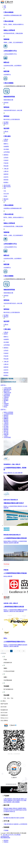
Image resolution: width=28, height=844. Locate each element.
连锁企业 (15, 808)
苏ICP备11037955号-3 (8, 834)
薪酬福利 (6, 418)
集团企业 (6, 398)
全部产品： (4, 409)
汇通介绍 (6, 171)
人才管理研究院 (23, 824)
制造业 (5, 406)
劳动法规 (6, 165)
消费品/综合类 (7, 392)
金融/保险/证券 (7, 389)
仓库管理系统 (7, 437)
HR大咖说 (6, 149)
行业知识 (6, 160)
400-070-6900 (7, 185)
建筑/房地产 (7, 391)
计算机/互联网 (7, 387)
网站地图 (3, 837)
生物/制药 (6, 403)
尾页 (24, 651)
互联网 (17, 809)
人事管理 (6, 423)
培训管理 (6, 424)
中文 (5, 191)
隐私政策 (7, 837)
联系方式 (11, 824)
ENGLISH (6, 193)
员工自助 (6, 432)
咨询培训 (6, 102)
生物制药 (20, 808)
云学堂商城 (7, 152)
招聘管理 (6, 415)
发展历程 (6, 174)
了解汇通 (6, 168)
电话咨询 (6, 840)
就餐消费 (6, 434)
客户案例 (6, 122)
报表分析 (6, 431)
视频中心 (6, 143)
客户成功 (16, 817)
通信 (5, 402)
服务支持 (6, 123)
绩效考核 (6, 429)
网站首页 (6, 199)
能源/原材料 (7, 395)
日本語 (5, 196)
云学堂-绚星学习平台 (18, 800)
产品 (5, 7)
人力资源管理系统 (8, 413)
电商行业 (7, 809)
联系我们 (6, 182)
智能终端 (9, 800)
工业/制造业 (7, 394)
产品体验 (6, 830)
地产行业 (12, 809)
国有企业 (6, 808)
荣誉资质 (6, 179)
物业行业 (21, 809)
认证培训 (21, 817)
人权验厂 (6, 435)
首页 (5, 6)
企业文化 (6, 177)
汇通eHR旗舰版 (15, 802)
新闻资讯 (6, 154)
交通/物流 (6, 397)
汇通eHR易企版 (16, 798)
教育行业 (12, 811)
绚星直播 (8, 802)
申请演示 (6, 842)
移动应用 (6, 428)
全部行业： (4, 385)
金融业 (10, 808)
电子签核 (6, 426)
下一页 (18, 651)
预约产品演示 (7, 186)
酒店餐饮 (6, 400)
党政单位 (7, 811)
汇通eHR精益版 (8, 798)
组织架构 (6, 420)
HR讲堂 (6, 141)
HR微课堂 (6, 146)
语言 (5, 188)
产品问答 (6, 163)
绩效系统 (6, 417)
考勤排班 (6, 421)
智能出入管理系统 (8, 412)
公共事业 (6, 405)
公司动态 (6, 157)
